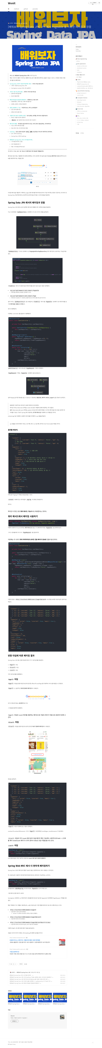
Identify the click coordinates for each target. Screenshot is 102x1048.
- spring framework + (81, 93)
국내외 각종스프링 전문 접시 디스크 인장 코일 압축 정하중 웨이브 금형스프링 (30, 954)
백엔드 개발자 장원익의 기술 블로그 (19, 1018)
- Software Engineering (82, 104)
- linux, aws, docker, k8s (82, 118)
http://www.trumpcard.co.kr (17, 937)
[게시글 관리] (15, 964)
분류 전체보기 (79, 56)
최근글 (77, 133)
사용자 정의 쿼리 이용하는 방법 (18, 115)
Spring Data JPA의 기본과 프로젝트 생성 (20, 84)
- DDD (77, 70)
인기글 (82, 133)
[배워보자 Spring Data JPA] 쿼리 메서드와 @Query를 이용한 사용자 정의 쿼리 (29, 979)
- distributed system (81, 68)
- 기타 (77, 124)
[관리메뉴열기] (99, 3)
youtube (35, 9)
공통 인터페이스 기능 (15, 107)
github (26, 9)
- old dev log (79, 122)
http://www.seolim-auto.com (18, 949)
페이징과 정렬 (13, 123)
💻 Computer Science (81, 98)
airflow (78, 61)
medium (16, 9)
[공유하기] (14, 964)
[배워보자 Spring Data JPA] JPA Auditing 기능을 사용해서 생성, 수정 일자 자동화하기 (31, 977)
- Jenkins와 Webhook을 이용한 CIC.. (84, 86)
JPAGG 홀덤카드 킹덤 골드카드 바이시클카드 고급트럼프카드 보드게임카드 (30, 942)
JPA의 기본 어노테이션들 (16, 92)
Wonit (11, 3)
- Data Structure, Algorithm (82, 106)
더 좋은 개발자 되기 (80, 75)
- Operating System (81, 100)
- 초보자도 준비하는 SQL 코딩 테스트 (84, 88)
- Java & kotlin (79, 95)
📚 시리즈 (12, 972)
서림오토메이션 (14, 952)
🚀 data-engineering (81, 59)
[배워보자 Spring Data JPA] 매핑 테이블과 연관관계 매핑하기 (24, 983)
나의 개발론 (79, 77)
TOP (92, 1042)
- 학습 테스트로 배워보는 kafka (83, 82)
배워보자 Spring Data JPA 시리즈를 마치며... (21, 140)
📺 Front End (79, 109)
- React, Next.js (80, 113)
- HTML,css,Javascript (81, 111)
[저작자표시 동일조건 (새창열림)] (25, 964)
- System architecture (81, 66)
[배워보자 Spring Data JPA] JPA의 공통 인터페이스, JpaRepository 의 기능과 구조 (30, 981)
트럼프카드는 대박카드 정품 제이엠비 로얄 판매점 (25, 940)
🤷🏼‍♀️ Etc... (78, 116)
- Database (79, 72)
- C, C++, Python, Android (82, 120)
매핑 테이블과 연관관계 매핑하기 (18, 100)
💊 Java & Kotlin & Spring (82, 91)
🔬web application (81, 63)
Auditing (12, 131)
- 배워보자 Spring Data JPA (23, 972)
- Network (78, 102)
